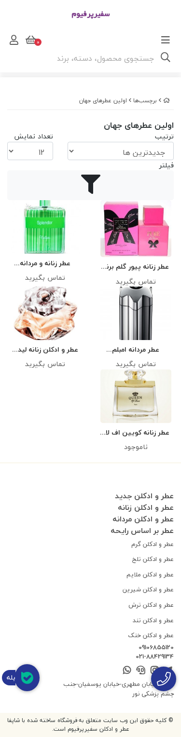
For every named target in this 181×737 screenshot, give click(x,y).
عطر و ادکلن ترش (151, 605)
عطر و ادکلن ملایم (150, 574)
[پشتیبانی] (140, 671)
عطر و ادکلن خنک (151, 635)
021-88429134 (155, 657)
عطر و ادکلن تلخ (153, 559)
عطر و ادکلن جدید (144, 496)
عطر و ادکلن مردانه (143, 519)
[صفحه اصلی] (166, 101)
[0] (30, 40)
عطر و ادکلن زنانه (146, 507)
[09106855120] (163, 679)
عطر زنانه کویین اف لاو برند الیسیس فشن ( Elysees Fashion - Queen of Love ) (135, 432)
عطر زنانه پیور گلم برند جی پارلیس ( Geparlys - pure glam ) (135, 266)
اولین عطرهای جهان (103, 101)
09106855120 (156, 648)
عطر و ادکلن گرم (152, 544)
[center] (165, 58)
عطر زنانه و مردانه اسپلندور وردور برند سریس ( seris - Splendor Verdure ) (45, 263)
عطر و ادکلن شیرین (148, 589)
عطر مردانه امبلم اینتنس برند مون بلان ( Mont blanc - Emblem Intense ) (136, 349)
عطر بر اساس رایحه (142, 530)
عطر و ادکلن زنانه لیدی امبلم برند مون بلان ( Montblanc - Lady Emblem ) (45, 349)
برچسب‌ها (145, 101)
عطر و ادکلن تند (153, 620)
